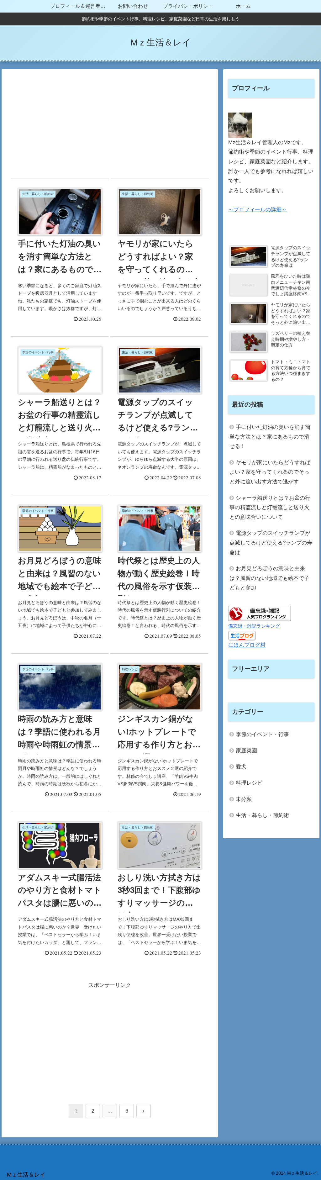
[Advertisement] (109, 124)
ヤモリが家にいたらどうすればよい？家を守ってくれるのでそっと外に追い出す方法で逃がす (269, 472)
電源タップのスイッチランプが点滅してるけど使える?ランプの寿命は (270, 542)
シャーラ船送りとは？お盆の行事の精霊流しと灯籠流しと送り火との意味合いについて (269, 507)
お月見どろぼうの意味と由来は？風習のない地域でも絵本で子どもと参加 (269, 578)
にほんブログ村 (247, 645)
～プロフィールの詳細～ (257, 210)
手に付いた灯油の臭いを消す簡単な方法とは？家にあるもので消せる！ (269, 436)
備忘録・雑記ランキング (254, 626)
